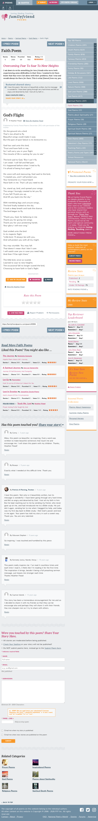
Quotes (25, 3)
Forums (82, 817)
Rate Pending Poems (77, 289)
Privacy (20, 817)
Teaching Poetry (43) (77, 148)
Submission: (8, 679)
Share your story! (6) (15, 98)
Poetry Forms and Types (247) (81, 153)
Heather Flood (40, 404)
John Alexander (74, 333)
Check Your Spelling (12, 644)
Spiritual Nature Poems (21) (80, 134)
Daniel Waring (73, 341)
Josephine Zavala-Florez (30, 392)
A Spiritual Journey (12, 368)
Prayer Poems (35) (76, 120)
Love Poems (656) (76, 82)
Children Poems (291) (77, 45)
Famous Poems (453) (77, 59)
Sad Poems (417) (75, 96)
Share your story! (50, 424)
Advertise (92, 817)
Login (70, 305)
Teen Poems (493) (75, 139)
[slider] (39, 59)
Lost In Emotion (10, 392)
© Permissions (53, 313)
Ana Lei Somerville (31, 368)
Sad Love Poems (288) (77, 92)
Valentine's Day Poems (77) (80, 143)
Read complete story (14, 95)
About (12, 817)
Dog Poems (74, 424)
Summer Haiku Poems (79, 413)
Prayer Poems (8, 404)
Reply (6, 450)
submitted (86, 204)
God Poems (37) (75, 110)
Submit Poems (75, 256)
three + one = (8, 718)
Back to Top (8, 802)
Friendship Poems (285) (78, 64)
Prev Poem (11, 44)
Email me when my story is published (18, 730)
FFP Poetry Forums (69, 2)
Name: (5, 656)
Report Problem (36, 313)
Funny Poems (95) (75, 68)
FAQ (44, 817)
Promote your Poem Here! (80, 182)
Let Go (6, 380)
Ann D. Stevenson (75, 358)
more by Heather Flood (34, 121)
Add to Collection (17, 279)
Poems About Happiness (80, 407)
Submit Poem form (53, 648)
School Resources (75, 157)
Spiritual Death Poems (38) (79, 129)
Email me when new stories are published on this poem (25, 735)
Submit (43, 2)
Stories (74, 817)
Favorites (36, 279)
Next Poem (55, 44)
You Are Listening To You (80, 176)
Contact (4, 817)
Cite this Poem (17, 313)
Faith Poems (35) (75, 106)
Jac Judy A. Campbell (76, 325)
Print (49, 279)
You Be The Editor (77, 378)
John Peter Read (74, 350)
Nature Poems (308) (76, 87)
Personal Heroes (76, 419)
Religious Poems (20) (77, 124)
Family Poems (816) (76, 55)
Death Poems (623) (76, 50)
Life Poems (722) (75, 78)
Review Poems (75, 261)
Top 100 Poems (74, 41)
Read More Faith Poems (16, 345)
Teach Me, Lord (24, 404)
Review (54, 2)
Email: (5, 665)
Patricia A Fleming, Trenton (23, 490)
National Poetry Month (78, 162)
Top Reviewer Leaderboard (76, 315)
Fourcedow (16, 380)
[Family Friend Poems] (17, 17)
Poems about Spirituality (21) (80, 115)
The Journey (8, 356)
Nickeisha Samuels (24, 356)
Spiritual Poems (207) (77, 101)
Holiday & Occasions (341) (79, 73)
